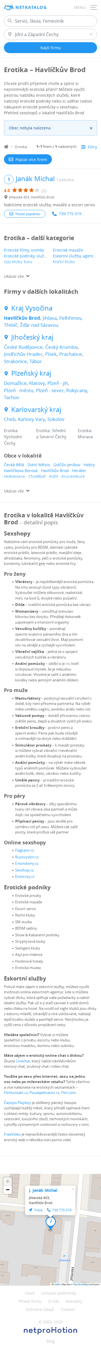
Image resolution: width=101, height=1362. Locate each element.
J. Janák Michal (43, 1190)
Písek (51, 354)
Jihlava (50, 318)
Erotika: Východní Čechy (13, 437)
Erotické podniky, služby (26, 256)
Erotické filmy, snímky (24, 250)
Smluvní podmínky (58, 1293)
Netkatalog (31, 7)
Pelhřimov (70, 318)
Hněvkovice (14, 476)
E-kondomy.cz (26, 863)
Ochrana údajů (40, 1309)
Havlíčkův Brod (22, 318)
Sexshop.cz (24, 870)
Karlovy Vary (31, 419)
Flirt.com (68, 1092)
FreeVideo (12, 1134)
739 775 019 (70, 213)
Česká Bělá (14, 464)
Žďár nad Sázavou (39, 325)
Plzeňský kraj (31, 373)
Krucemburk (73, 476)
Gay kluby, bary (18, 261)
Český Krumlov (61, 347)
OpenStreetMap (80, 1284)
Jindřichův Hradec (23, 354)
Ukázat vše (14, 276)
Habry (89, 464)
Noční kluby (64, 261)
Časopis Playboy (17, 1102)
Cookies (68, 1309)
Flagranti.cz (24, 850)
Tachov (11, 397)
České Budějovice (23, 347)
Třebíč (10, 325)
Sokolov (56, 419)
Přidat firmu (30, 1301)
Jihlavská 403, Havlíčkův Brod (31, 197)
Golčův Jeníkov (66, 464)
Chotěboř (37, 476)
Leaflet (57, 1284)
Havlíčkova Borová (21, 470)
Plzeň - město (18, 390)
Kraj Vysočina (31, 308)
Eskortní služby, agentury (76, 256)
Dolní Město (38, 464)
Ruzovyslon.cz (27, 856)
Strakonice (15, 361)
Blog (51, 1341)
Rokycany (76, 390)
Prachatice (70, 354)
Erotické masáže (68, 250)
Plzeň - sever (50, 390)
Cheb (9, 419)
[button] (50, 1223)
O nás (53, 1301)
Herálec (79, 470)
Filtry (92, 147)
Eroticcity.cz (25, 876)
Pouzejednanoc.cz (44, 1092)
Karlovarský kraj (36, 410)
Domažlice (15, 383)
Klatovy (37, 383)
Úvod (30, 1293)
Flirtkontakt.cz (16, 1092)
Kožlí (53, 476)
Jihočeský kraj (32, 337)
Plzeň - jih (57, 383)
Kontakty (74, 1301)
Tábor (35, 361)
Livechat (23, 1060)
